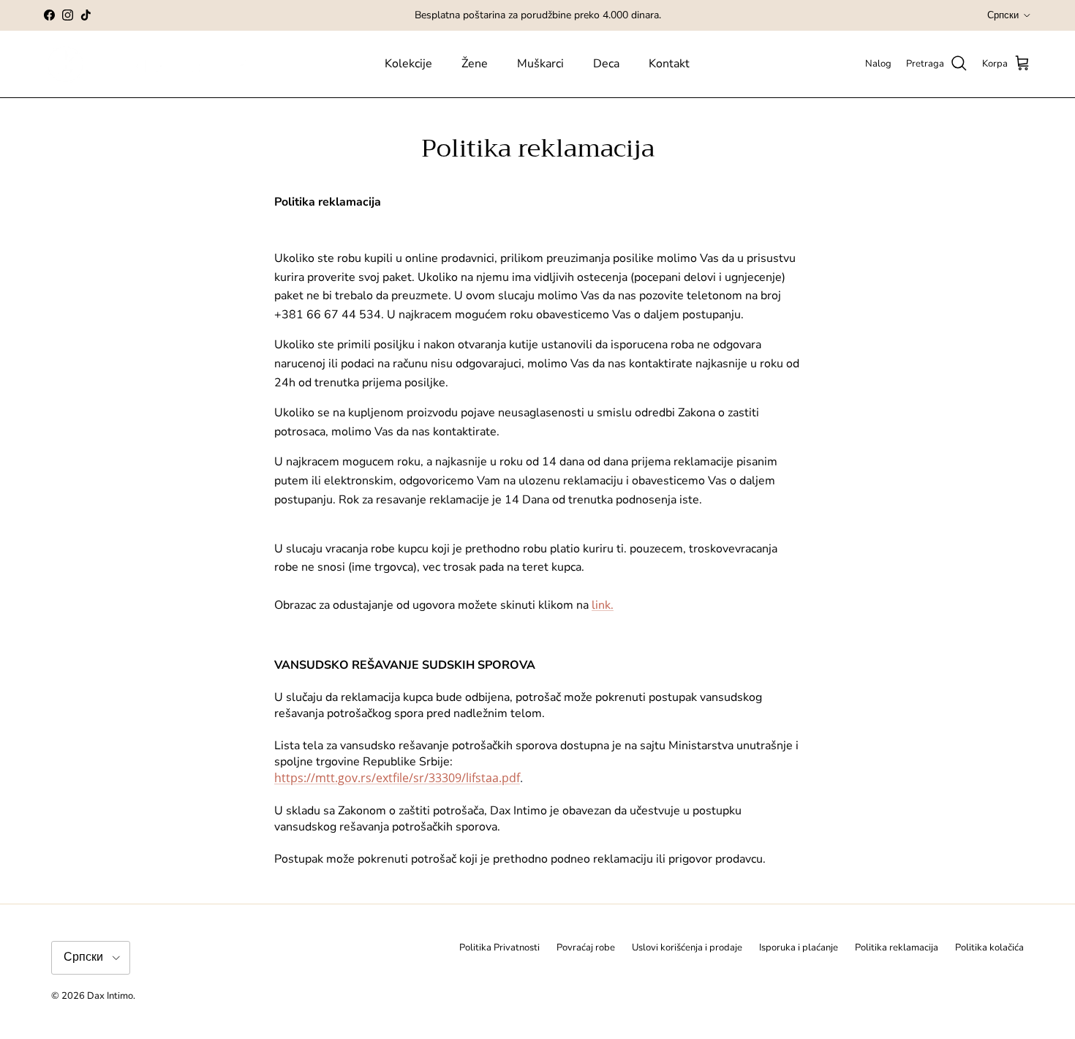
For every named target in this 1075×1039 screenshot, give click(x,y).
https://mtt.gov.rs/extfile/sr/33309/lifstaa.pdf (397, 778)
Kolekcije (408, 64)
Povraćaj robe (586, 947)
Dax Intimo (110, 995)
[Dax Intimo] (159, 64)
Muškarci (540, 64)
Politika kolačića (989, 947)
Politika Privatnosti (499, 947)
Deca (606, 64)
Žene (474, 64)
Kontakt (669, 64)
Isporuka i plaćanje (798, 947)
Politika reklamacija (896, 947)
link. (603, 605)
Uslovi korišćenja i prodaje (687, 947)
